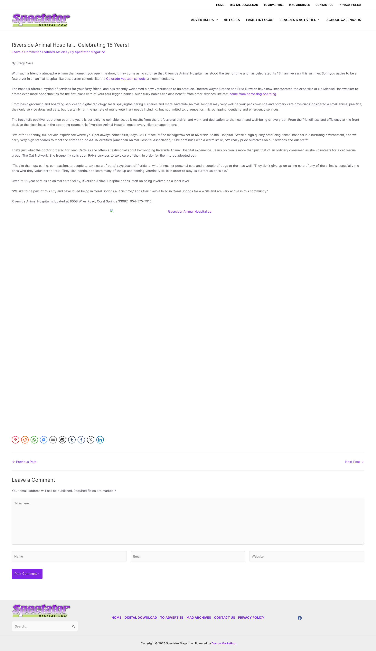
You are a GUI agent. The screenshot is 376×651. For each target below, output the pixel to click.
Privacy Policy (251, 617)
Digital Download (141, 617)
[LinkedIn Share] (100, 439)
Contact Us (224, 617)
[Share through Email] (53, 439)
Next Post (354, 461)
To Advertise (171, 617)
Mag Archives (198, 617)
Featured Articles (54, 52)
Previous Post (24, 461)
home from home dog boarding (253, 94)
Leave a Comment (25, 52)
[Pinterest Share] (15, 439)
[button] (216, 20)
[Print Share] (62, 439)
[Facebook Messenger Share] (43, 439)
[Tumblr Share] (72, 439)
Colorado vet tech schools (126, 79)
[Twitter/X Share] (90, 439)
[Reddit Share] (25, 439)
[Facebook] (300, 618)
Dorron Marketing (223, 643)
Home (116, 617)
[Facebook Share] (81, 439)
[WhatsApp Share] (34, 439)
